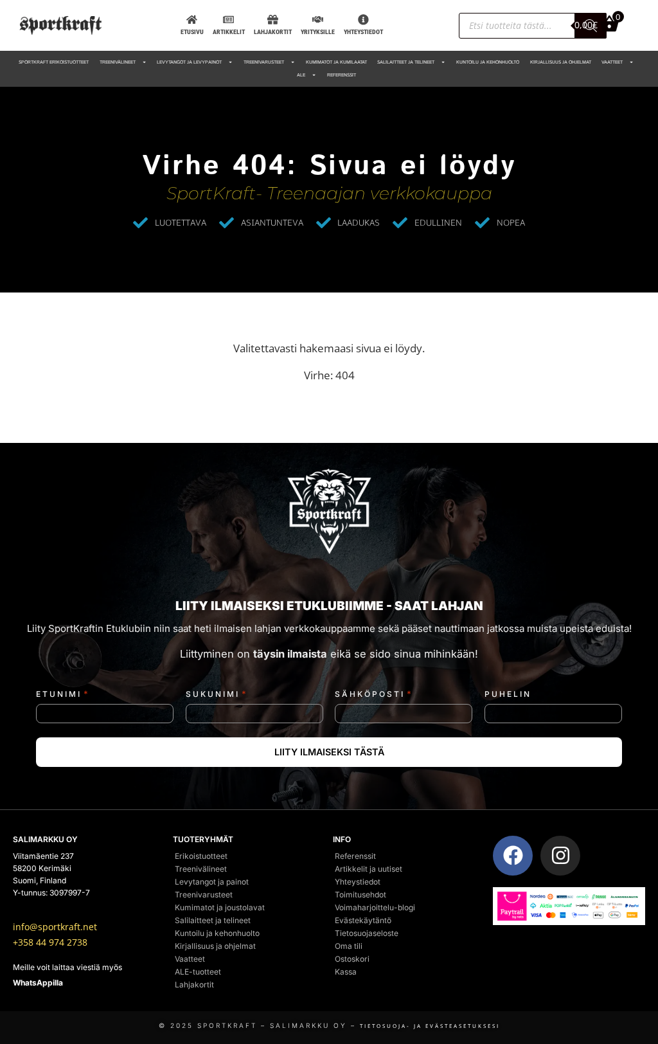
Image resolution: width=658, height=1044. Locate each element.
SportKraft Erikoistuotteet (54, 62)
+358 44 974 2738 (50, 942)
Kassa (346, 972)
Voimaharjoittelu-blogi (375, 907)
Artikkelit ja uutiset (368, 869)
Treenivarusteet (264, 62)
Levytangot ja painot (212, 882)
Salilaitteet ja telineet (405, 62)
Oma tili (348, 946)
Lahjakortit (194, 984)
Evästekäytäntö (363, 920)
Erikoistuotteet (201, 856)
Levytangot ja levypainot (189, 62)
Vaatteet (612, 62)
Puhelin (508, 694)
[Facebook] (513, 856)
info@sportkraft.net (55, 927)
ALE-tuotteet (198, 972)
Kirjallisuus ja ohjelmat (560, 62)
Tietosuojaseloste (366, 933)
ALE (301, 75)
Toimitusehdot (360, 894)
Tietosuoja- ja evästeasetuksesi (430, 1025)
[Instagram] (560, 856)
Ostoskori (352, 959)
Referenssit (341, 75)
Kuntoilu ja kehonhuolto (487, 62)
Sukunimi (217, 694)
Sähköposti (374, 694)
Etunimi (63, 694)
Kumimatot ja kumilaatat (336, 62)
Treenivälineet (118, 62)
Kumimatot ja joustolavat (220, 907)
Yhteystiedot (357, 882)
